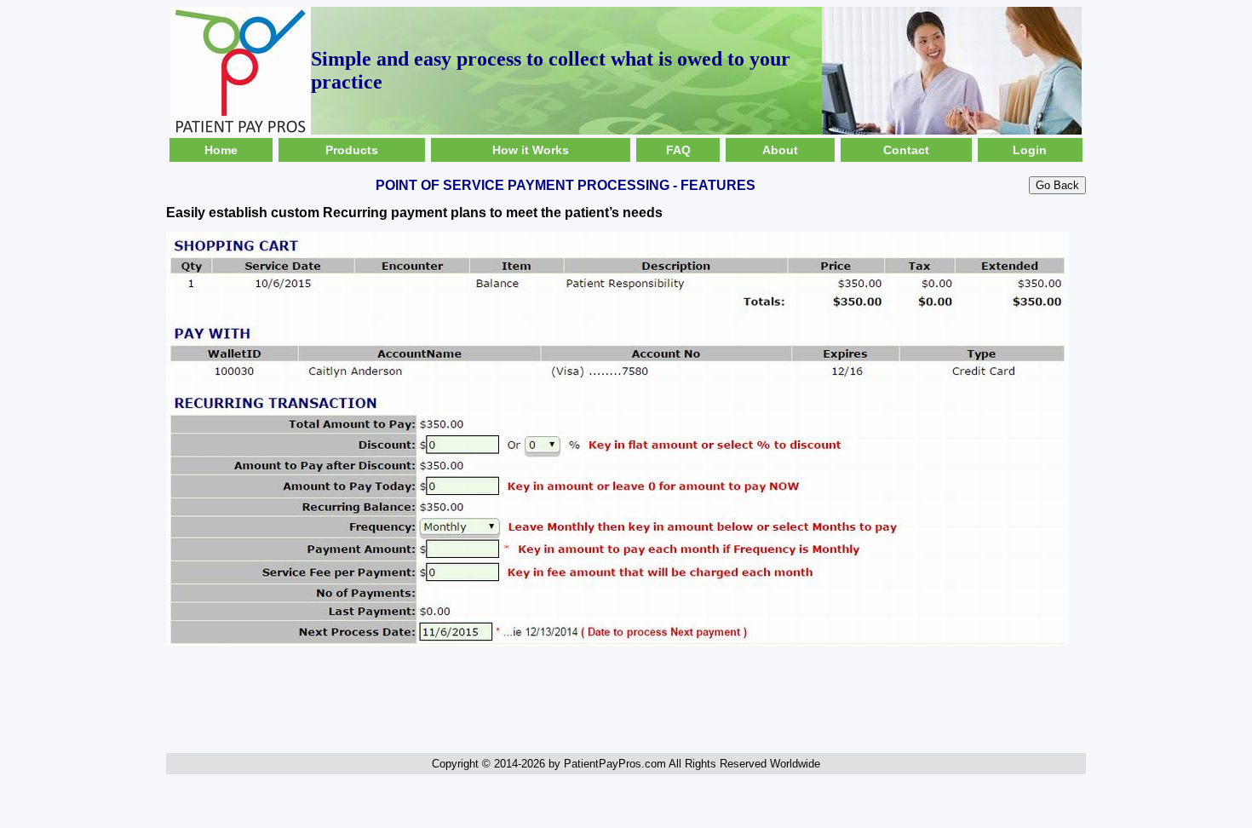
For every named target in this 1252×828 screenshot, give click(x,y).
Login (1030, 150)
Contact (906, 150)
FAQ (678, 150)
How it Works (530, 150)
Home (221, 150)
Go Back (1057, 185)
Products (351, 150)
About (780, 150)
